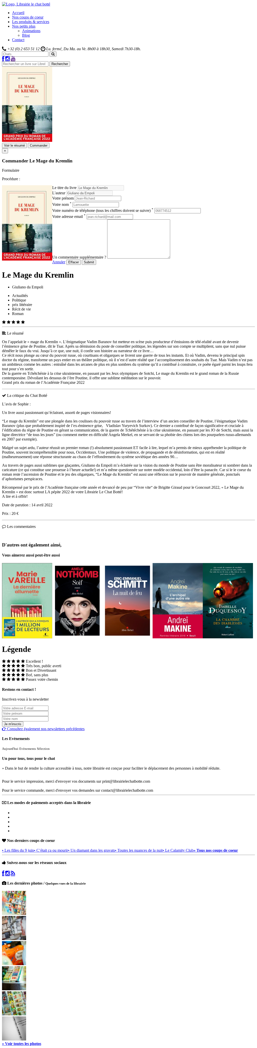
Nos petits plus (23, 26)
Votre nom (62, 204)
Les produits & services (30, 22)
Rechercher (59, 64)
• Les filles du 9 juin (18, 850)
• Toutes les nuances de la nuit (139, 850)
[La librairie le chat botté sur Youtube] (13, 59)
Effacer (73, 262)
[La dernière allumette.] (27, 637)
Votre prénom (63, 198)
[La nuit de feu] (127, 637)
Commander (38, 145)
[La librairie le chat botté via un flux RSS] (13, 873)
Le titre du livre (64, 188)
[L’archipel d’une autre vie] (178, 637)
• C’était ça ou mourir (51, 850)
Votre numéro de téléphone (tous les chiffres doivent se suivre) (102, 210)
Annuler (58, 262)
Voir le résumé (14, 145)
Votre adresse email (69, 216)
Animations (31, 31)
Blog (26, 35)
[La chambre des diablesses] (228, 637)
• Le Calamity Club (178, 850)
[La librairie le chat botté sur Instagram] (7, 59)
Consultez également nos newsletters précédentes (45, 729)
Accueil (18, 13)
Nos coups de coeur (27, 17)
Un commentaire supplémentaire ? (79, 257)
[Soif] (77, 637)
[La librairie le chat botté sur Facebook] (3, 59)
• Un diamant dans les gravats (91, 850)
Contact (18, 40)
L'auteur (58, 193)
